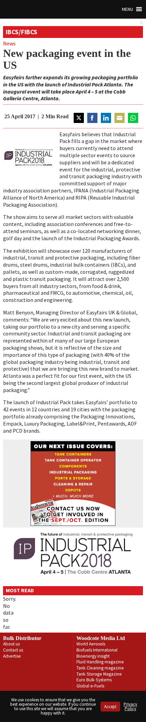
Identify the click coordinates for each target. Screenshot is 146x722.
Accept (110, 706)
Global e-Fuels (90, 686)
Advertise (12, 656)
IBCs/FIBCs (21, 32)
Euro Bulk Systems (94, 680)
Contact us (13, 650)
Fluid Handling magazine (100, 662)
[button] (127, 9)
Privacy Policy (130, 706)
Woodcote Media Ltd (100, 638)
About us (11, 644)
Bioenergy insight (93, 656)
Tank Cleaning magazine (100, 668)
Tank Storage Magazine (99, 674)
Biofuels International (96, 650)
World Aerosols (90, 644)
